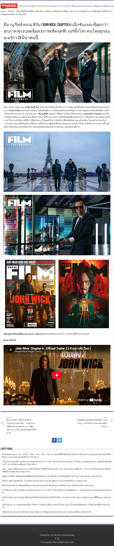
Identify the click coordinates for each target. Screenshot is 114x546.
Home (3, 11)
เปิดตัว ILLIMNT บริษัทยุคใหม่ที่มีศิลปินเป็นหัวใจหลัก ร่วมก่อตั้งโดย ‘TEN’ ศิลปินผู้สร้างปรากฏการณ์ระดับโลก (46, 476)
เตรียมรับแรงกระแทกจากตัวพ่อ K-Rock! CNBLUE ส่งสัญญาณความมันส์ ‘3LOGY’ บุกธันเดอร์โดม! (41, 512)
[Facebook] (54, 440)
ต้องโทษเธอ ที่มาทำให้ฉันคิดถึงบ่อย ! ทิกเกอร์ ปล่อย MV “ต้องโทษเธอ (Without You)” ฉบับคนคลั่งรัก (43, 485)
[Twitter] (59, 440)
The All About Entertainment (62, 535)
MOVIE (11, 11)
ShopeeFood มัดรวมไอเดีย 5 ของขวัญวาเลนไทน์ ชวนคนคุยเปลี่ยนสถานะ (92, 422)
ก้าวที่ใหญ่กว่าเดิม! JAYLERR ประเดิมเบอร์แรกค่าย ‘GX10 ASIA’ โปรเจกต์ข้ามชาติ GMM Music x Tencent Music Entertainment (53, 490)
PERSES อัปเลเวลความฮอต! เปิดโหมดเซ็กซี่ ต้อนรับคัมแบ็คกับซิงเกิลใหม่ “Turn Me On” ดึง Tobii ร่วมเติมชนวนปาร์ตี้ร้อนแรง (52, 497)
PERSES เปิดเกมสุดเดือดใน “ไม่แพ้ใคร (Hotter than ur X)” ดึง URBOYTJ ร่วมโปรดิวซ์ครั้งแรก (39, 481)
